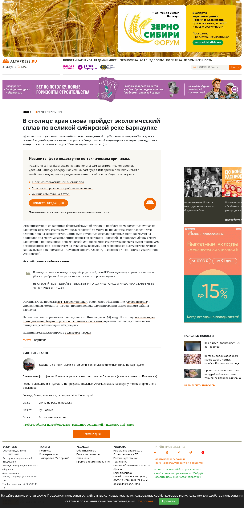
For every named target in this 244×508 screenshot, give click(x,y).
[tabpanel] (213, 197)
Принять (168, 501)
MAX (137, 484)
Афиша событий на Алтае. (51, 194)
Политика (174, 60)
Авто (144, 60)
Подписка (45, 450)
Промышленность (198, 60)
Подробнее (144, 501)
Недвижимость (106, 60)
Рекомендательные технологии (125, 459)
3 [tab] (237, 219)
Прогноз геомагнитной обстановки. (58, 182)
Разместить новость (199, 385)
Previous (188, 182)
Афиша (117, 469)
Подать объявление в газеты (131, 465)
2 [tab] (234, 219)
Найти (235, 67)
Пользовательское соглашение (88, 456)
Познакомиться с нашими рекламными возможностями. (69, 212)
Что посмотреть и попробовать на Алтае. (62, 188)
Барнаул (40, 340)
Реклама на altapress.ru (127, 450)
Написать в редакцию (48, 203)
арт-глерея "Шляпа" (72, 301)
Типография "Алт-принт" (54, 458)
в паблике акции (56, 261)
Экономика (129, 60)
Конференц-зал (48, 454)
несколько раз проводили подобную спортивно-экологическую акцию (89, 319)
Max (88, 332)
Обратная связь (86, 450)
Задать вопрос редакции (169, 459)
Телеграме (72, 332)
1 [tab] (232, 219)
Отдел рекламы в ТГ (125, 454)
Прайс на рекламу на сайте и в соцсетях (178, 462)
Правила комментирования (93, 461)
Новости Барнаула (77, 60)
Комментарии (92, 434)
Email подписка (122, 473)
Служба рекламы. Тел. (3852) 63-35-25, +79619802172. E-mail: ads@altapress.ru (131, 480)
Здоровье (156, 60)
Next (238, 182)
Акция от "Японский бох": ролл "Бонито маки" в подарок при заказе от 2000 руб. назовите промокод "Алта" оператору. (178, 473)
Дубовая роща (137, 301)
